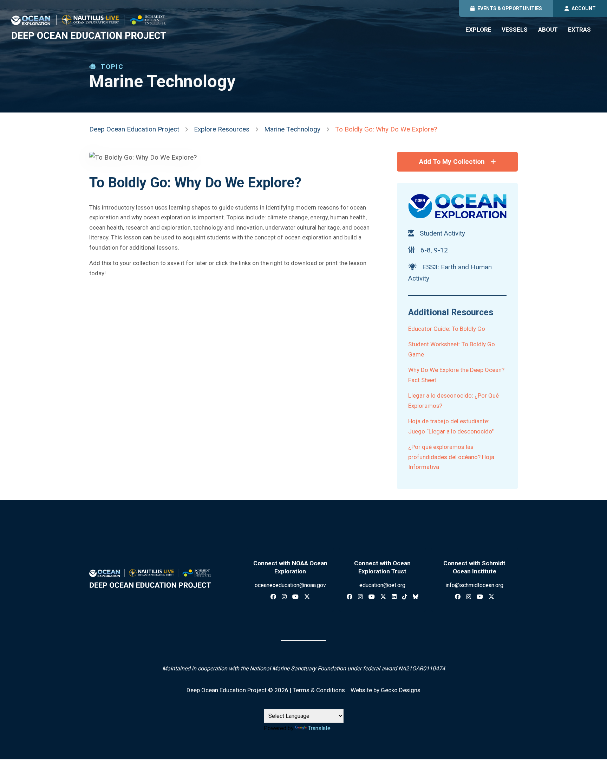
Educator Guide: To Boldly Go (446, 328)
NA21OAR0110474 (421, 668)
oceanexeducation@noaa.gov (290, 585)
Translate (319, 728)
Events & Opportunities (509, 8)
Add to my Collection (452, 161)
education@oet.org (382, 585)
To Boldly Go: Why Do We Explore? (386, 129)
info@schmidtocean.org (474, 585)
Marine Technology (292, 129)
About (548, 29)
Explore (478, 29)
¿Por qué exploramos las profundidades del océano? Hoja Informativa (451, 456)
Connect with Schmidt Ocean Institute (474, 567)
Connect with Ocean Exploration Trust (382, 567)
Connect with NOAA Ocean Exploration (290, 567)
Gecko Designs (400, 690)
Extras (579, 29)
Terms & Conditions (319, 690)
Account (584, 8)
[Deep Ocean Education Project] (88, 26)
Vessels (515, 29)
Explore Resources (221, 129)
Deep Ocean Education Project (134, 129)
